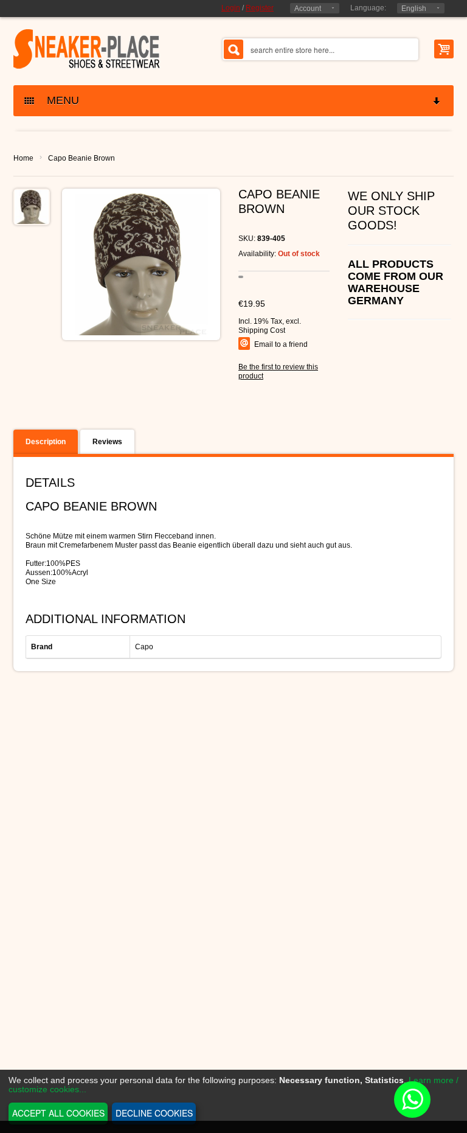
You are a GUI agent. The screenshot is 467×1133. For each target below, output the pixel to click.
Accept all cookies (58, 1113)
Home (23, 158)
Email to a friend (281, 344)
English (413, 8)
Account (307, 8)
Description (46, 442)
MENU (58, 100)
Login (230, 8)
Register (260, 8)
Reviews (107, 442)
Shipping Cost (261, 330)
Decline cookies (154, 1113)
